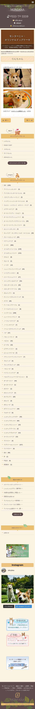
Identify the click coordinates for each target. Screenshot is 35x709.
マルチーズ (7, 412)
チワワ (6, 301)
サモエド (6, 257)
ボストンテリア (8, 393)
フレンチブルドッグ (10, 365)
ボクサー (6, 388)
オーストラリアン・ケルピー (12, 213)
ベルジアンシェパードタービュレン (14, 377)
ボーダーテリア (8, 385)
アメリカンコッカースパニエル (13, 193)
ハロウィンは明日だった (18, 111)
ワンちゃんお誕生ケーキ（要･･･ (13, 508)
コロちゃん (7, 149)
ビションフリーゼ (9, 353)
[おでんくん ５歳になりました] (17, 591)
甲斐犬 (6, 460)
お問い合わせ (18, 20)
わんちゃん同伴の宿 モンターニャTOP (10, 51)
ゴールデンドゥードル (10, 249)
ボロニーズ (7, 404)
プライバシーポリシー (19, 25)
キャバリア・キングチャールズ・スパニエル (17, 233)
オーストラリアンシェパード (12, 217)
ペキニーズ (7, 369)
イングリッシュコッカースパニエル (14, 201)
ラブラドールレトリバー (11, 444)
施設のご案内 (19, 686)
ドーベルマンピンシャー (11, 309)
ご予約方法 (6, 688)
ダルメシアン (8, 293)
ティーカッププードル (10, 305)
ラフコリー (7, 440)
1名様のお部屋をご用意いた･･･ (13, 492)
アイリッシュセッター (10, 189)
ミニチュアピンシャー (10, 424)
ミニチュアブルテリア (10, 432)
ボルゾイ (6, 401)
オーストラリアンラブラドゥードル (14, 221)
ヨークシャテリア (9, 436)
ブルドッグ (7, 361)
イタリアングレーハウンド (12, 197)
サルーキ (6, 261)
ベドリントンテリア (10, 373)
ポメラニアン (8, 396)
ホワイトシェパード (10, 409)
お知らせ (6, 533)
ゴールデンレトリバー (10, 253)
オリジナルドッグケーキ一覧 (17, 163)
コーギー (6, 245)
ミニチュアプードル (10, 428)
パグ (5, 333)
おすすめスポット (28, 688)
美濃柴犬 (6, 464)
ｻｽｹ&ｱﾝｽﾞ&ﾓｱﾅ (8, 145)
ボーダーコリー (8, 381)
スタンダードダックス (10, 285)
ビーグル (6, 345)
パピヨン (6, 341)
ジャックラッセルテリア (11, 281)
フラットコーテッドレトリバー (13, 357)
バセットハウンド (9, 337)
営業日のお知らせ (9, 496)
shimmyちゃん (8, 157)
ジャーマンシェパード (10, 277)
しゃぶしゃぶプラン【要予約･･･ (13, 488)
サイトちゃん (8, 153)
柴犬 (5, 452)
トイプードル (8, 313)
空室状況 (19, 688)
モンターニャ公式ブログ (23, 690)
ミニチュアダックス (10, 420)
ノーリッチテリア (9, 325)
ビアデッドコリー (9, 349)
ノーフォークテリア (10, 321)
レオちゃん (7, 141)
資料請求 (18, 23)
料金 (32, 686)
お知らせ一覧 (17, 514)
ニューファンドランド (10, 317)
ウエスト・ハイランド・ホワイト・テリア (16, 205)
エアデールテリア (9, 209)
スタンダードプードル (10, 289)
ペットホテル (10, 690)
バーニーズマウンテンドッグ (12, 329)
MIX (5, 185)
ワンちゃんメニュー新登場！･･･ (13, 500)
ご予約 (13, 688)
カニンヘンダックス (10, 229)
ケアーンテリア (8, 241)
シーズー (6, 265)
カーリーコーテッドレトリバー (13, 225)
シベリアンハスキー (10, 273)
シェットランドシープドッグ (12, 269)
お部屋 (27, 686)
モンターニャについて (8, 686)
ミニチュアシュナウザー (11, 416)
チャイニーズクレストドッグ (12, 297)
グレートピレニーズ (10, 237)
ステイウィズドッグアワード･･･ (13, 484)
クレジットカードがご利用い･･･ (13, 504)
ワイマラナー (8, 448)
